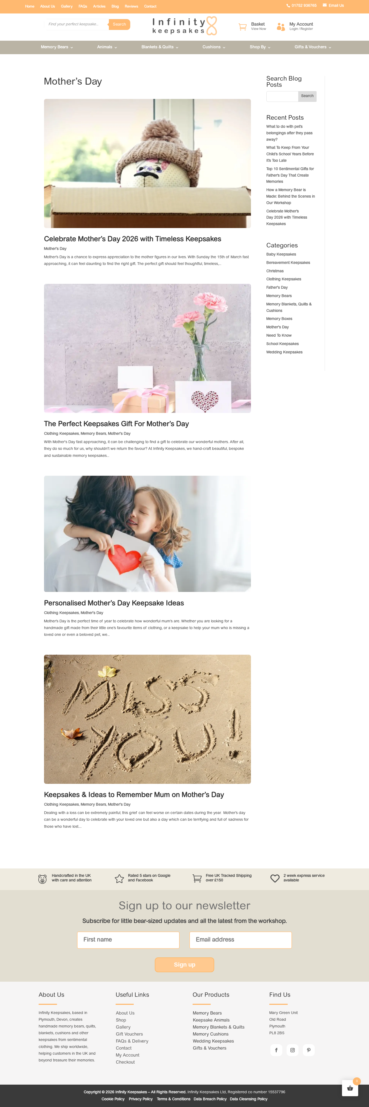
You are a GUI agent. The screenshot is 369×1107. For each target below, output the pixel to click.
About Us (47, 6)
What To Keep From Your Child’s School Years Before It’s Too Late (290, 154)
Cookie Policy (114, 1099)
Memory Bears (54, 47)
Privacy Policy (141, 1099)
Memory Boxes (279, 319)
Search (119, 25)
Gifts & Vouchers (311, 47)
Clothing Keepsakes (61, 434)
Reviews (131, 6)
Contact (150, 6)
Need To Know (279, 336)
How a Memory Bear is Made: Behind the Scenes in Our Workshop (290, 196)
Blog (115, 6)
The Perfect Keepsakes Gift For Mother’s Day (116, 424)
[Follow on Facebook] (276, 1050)
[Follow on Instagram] (292, 1050)
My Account (127, 1055)
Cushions (212, 47)
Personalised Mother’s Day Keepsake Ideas (114, 603)
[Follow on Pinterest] (309, 1050)
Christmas (275, 271)
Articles (99, 6)
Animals (104, 47)
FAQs (83, 6)
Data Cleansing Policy (248, 1099)
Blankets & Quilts (158, 47)
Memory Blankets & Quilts (218, 1027)
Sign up (184, 964)
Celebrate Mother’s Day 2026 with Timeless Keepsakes (133, 239)
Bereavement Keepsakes (288, 263)
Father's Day (277, 288)
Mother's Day (55, 249)
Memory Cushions (211, 1034)
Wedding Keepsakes (284, 352)
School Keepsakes (282, 344)
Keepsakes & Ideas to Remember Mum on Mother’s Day (134, 795)
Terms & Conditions (173, 1099)
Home (29, 6)
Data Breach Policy (210, 1099)
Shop (121, 1020)
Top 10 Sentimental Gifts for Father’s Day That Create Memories (290, 175)
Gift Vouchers (129, 1034)
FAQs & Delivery (132, 1041)
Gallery (67, 6)
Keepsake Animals (211, 1020)
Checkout (125, 1062)
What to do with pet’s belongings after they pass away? (289, 133)
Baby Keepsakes (281, 255)
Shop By (258, 47)
